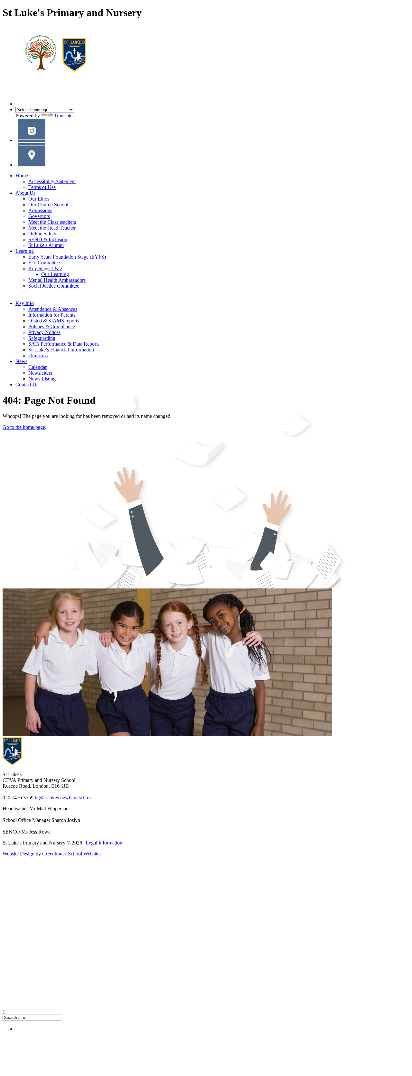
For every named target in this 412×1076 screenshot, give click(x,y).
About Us (25, 193)
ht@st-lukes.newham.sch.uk (63, 797)
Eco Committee (44, 262)
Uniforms (38, 355)
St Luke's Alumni (46, 245)
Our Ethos (38, 199)
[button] (31, 140)
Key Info (24, 303)
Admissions (40, 210)
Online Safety (42, 233)
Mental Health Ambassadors (57, 280)
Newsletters (40, 373)
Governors (39, 216)
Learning (24, 251)
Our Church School (48, 204)
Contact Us (26, 384)
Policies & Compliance (51, 326)
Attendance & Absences (52, 309)
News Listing (42, 378)
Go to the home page (24, 427)
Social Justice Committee (53, 286)
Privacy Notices (44, 332)
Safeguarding (41, 338)
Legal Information (104, 842)
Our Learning (55, 274)
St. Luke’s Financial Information (61, 349)
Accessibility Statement (52, 181)
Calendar (37, 367)
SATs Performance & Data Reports (63, 344)
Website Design (18, 853)
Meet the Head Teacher (52, 228)
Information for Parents (51, 315)
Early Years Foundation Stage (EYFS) (67, 257)
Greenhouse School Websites (71, 853)
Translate (63, 115)
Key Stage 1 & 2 (45, 268)
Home (21, 175)
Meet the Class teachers (52, 222)
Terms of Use (42, 187)
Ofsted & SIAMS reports (53, 320)
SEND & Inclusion (47, 239)
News (21, 361)
